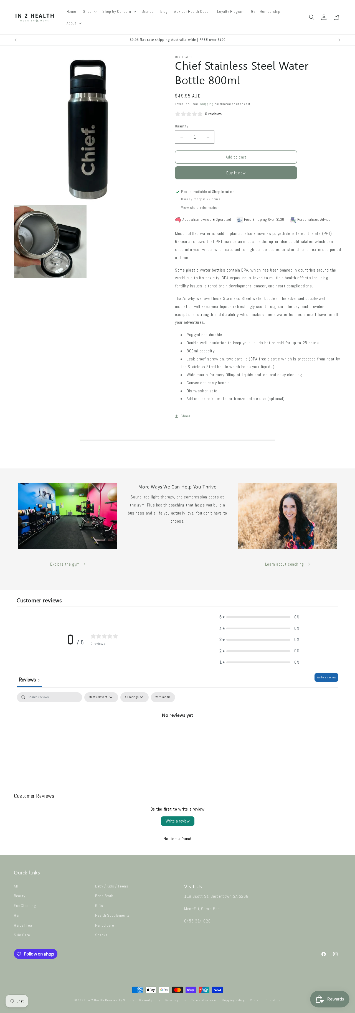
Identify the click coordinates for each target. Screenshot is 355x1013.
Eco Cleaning (25, 905)
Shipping (207, 104)
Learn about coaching (284, 564)
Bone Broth (104, 895)
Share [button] (186, 415)
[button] (89, 11)
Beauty (20, 895)
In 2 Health (95, 1000)
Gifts (99, 905)
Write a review (326, 677)
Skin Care (22, 934)
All (16, 886)
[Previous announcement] (16, 40)
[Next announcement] (339, 40)
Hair (17, 915)
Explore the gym (65, 564)
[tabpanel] (177, 734)
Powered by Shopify (119, 1000)
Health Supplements (112, 915)
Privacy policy (175, 1000)
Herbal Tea (23, 925)
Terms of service (203, 1000)
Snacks (101, 934)
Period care (104, 925)
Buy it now (236, 172)
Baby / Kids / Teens (111, 886)
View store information (200, 207)
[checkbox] (163, 697)
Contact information (265, 1000)
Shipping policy (233, 1000)
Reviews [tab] (29, 679)
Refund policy (149, 1000)
